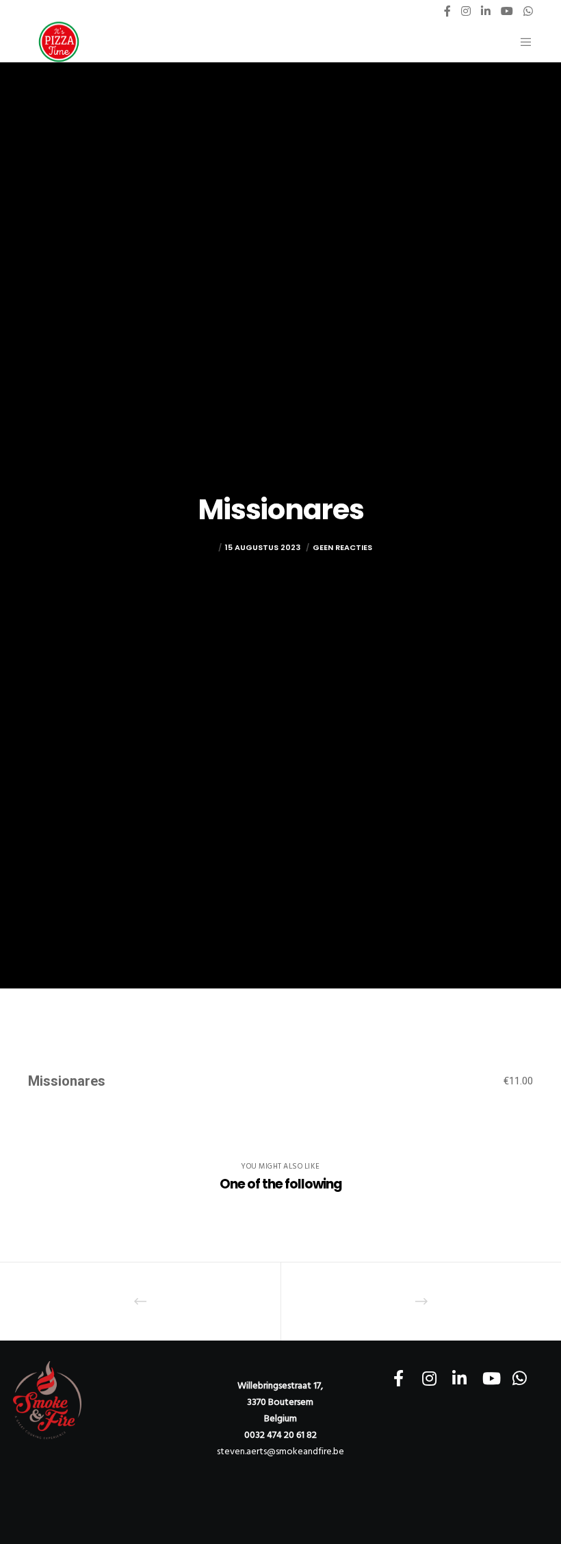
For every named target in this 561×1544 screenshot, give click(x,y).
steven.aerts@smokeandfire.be (280, 1451)
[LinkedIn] (486, 10)
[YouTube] (507, 10)
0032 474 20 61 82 (280, 1435)
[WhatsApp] (528, 10)
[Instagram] (466, 10)
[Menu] (520, 41)
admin (202, 547)
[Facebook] (447, 10)
